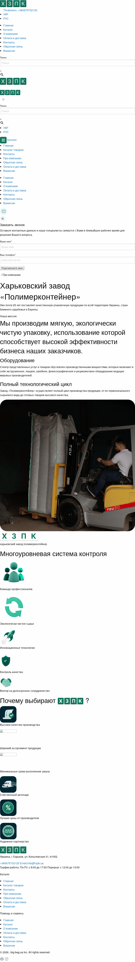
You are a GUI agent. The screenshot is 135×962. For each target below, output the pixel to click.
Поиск (3, 57)
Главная (8, 25)
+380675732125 (10, 863)
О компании (10, 34)
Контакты (9, 42)
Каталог (8, 29)
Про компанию (12, 158)
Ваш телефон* (8, 254)
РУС (6, 18)
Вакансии (9, 51)
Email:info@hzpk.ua (31, 863)
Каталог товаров (13, 150)
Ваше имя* (6, 241)
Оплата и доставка (14, 38)
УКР (5, 14)
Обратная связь (13, 46)
